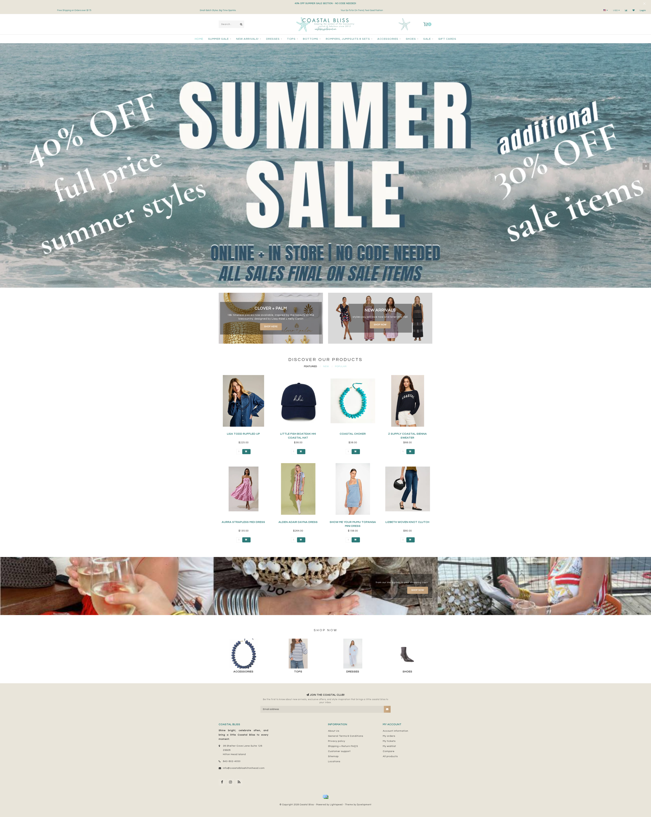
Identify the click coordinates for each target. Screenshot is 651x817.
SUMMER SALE (218, 39)
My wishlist (389, 746)
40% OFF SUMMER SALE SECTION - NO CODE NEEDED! (325, 3)
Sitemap (333, 756)
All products (390, 756)
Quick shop (245, 433)
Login (643, 10)
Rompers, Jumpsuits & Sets (348, 39)
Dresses (273, 39)
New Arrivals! (247, 39)
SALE (427, 39)
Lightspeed (336, 805)
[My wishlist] (634, 10)
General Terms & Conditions (345, 736)
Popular (341, 366)
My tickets (389, 741)
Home (199, 39)
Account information (395, 731)
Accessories (387, 39)
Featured (310, 366)
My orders (389, 736)
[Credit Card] (325, 796)
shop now (380, 325)
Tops (291, 39)
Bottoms (310, 39)
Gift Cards (447, 39)
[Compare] (626, 10)
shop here (271, 327)
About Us (333, 731)
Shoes (411, 39)
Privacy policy (336, 741)
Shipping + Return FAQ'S (343, 746)
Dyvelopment (364, 805)
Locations (334, 761)
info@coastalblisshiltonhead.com (244, 768)
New (326, 366)
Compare (388, 751)
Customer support (339, 751)
